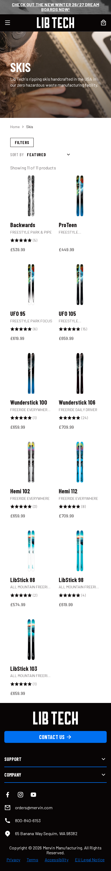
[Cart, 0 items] (103, 22)
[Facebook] (7, 794)
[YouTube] (33, 794)
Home (15, 126)
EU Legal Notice (90, 859)
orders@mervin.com (34, 807)
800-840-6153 (28, 820)
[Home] (55, 22)
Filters (22, 142)
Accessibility (56, 859)
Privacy (13, 859)
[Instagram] (20, 794)
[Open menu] (10, 22)
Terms (32, 859)
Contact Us (52, 737)
